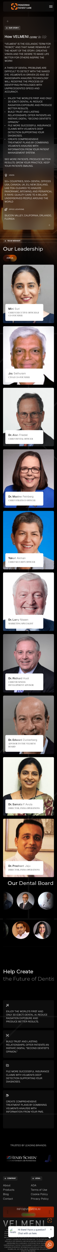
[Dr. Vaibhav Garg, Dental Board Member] (29, 930)
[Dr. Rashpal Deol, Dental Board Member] (14, 901)
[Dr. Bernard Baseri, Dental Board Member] (36, 901)
